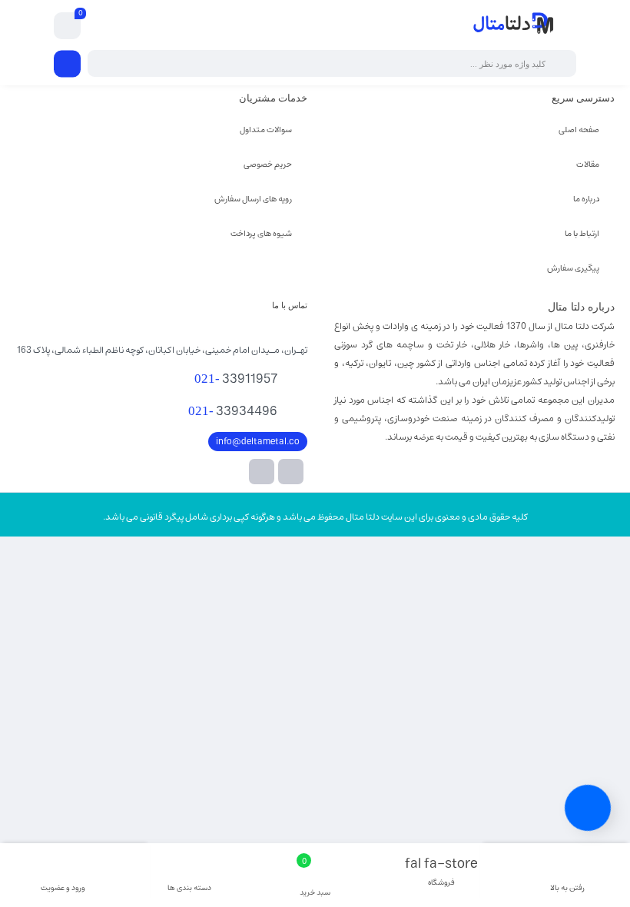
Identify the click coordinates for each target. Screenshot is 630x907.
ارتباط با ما (582, 233)
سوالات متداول (266, 129)
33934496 (232, 411)
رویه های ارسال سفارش (253, 198)
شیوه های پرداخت (261, 233)
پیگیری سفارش (573, 268)
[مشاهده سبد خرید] (67, 26)
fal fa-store (441, 872)
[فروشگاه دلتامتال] (513, 25)
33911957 (235, 378)
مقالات (587, 164)
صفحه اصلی (579, 129)
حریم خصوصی (268, 164)
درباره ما (586, 198)
